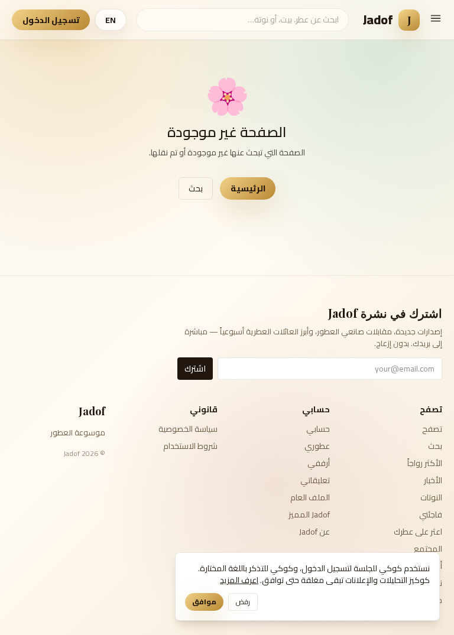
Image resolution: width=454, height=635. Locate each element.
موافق (204, 601)
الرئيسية (248, 188)
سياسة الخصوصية (188, 429)
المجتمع (428, 548)
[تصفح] (435, 18)
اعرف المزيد (239, 580)
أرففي (318, 463)
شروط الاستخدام (190, 446)
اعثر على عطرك (418, 531)
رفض (243, 601)
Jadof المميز (309, 514)
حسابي (318, 429)
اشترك (195, 368)
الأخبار (433, 480)
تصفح (432, 429)
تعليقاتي (315, 480)
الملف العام (310, 497)
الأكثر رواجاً (424, 463)
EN (110, 20)
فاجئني (430, 514)
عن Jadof (314, 531)
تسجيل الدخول (51, 20)
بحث (196, 188)
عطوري (317, 446)
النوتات (431, 497)
